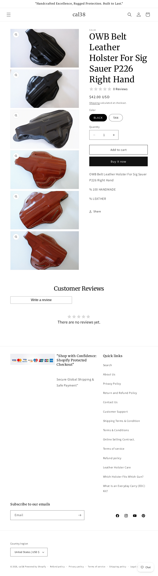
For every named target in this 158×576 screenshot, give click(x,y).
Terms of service (113, 448)
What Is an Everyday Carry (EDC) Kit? (124, 488)
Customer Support (115, 411)
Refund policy (112, 458)
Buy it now (118, 161)
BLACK (98, 118)
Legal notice (137, 566)
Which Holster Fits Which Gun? (123, 476)
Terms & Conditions (116, 430)
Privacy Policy (112, 383)
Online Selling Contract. (119, 439)
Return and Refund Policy (120, 393)
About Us (109, 374)
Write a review (41, 300)
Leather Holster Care (117, 467)
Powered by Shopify (35, 566)
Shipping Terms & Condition (121, 421)
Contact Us (110, 402)
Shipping (94, 102)
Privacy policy (76, 566)
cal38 (21, 566)
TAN (115, 118)
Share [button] (97, 211)
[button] (8, 14)
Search (107, 365)
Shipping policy (117, 566)
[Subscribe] (79, 515)
